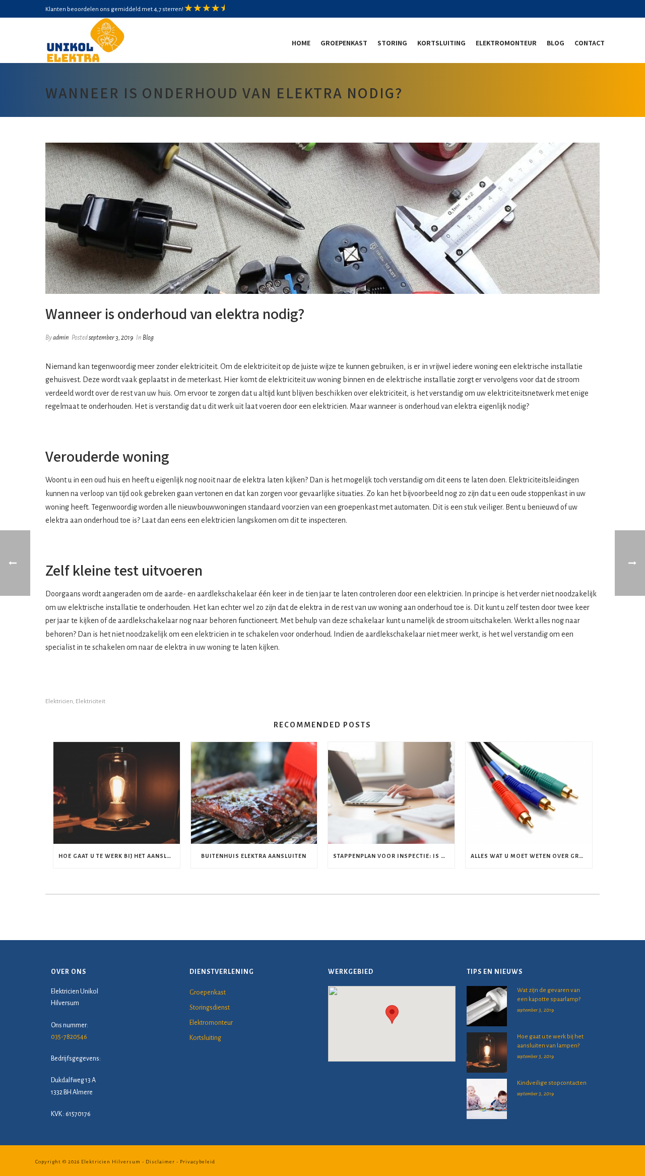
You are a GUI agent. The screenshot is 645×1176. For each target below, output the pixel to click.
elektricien (59, 701)
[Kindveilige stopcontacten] (487, 1099)
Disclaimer (160, 1161)
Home (301, 42)
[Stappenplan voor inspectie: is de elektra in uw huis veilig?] (391, 792)
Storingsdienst (209, 1007)
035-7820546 (69, 1036)
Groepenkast (343, 42)
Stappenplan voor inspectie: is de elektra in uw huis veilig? (394, 856)
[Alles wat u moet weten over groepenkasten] (529, 792)
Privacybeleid (197, 1161)
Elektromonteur (506, 42)
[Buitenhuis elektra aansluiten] (254, 792)
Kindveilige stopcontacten (552, 1083)
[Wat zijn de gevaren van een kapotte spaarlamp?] (487, 1006)
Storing (392, 42)
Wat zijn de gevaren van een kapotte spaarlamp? (548, 995)
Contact (589, 42)
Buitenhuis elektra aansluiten (253, 856)
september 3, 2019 (111, 337)
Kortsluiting (441, 42)
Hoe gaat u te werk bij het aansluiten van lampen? (119, 856)
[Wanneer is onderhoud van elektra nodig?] (322, 218)
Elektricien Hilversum (111, 1161)
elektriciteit (90, 701)
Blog (555, 42)
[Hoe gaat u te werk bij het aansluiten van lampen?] (116, 792)
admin (61, 337)
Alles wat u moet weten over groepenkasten (531, 856)
